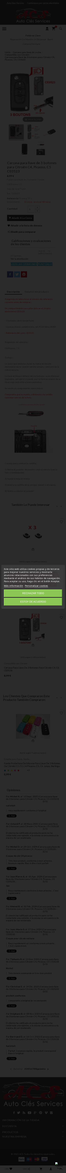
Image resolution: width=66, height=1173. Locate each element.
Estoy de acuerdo (33, 601)
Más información (13, 585)
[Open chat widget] (59, 1166)
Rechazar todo (33, 593)
